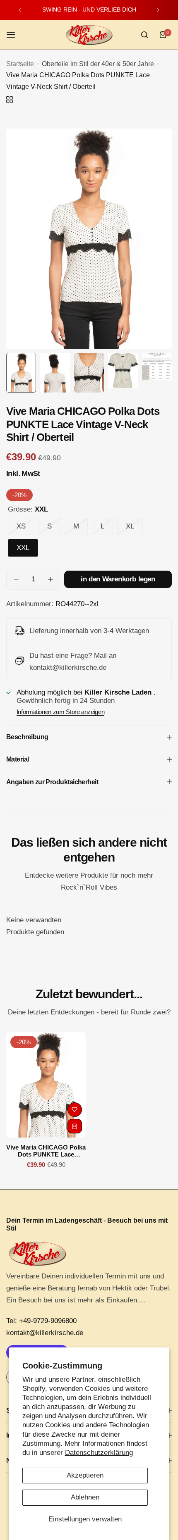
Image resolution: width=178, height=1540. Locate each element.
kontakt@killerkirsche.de (44, 1333)
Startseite (20, 63)
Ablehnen (85, 1497)
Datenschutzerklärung (99, 1453)
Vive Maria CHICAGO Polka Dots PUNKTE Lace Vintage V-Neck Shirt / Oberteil (46, 1151)
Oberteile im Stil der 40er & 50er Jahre (98, 63)
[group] (89, 239)
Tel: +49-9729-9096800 (41, 1321)
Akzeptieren (85, 1475)
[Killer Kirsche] (89, 34)
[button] (20, 10)
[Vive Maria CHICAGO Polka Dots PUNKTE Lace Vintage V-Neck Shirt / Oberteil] (46, 1085)
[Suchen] (144, 35)
